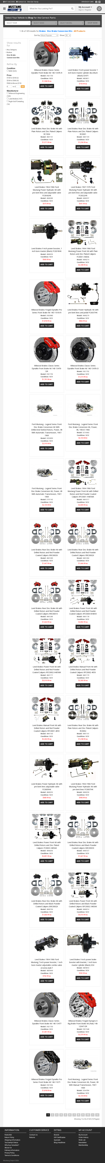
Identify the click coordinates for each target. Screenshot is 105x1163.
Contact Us (22, 2)
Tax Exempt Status (11, 1142)
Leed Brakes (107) (15, 99)
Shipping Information (12, 1140)
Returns (32, 1137)
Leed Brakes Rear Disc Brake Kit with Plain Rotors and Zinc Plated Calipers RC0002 (82, 728)
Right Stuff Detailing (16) (15, 102)
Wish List (82, 1140)
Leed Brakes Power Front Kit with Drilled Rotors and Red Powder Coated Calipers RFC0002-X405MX (47, 669)
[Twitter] (99, 2)
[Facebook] (96, 2)
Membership (83, 1145)
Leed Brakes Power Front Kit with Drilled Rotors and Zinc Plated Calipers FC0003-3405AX (47, 845)
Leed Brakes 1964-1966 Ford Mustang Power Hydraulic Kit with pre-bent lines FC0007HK (83, 787)
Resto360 (8, 1135)
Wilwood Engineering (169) (16, 94)
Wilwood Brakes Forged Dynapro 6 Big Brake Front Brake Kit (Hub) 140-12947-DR (83, 1024)
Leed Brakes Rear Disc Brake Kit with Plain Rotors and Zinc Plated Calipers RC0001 (82, 131)
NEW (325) (12, 71)
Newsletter (83, 1142)
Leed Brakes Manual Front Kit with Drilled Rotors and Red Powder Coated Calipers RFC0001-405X (46, 728)
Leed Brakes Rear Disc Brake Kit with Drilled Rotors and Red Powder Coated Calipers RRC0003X (46, 552)
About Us (8, 1148)
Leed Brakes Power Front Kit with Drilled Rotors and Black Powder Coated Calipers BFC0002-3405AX (83, 904)
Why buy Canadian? (12, 1145)
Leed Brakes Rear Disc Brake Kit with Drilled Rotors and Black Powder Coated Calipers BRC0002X (46, 904)
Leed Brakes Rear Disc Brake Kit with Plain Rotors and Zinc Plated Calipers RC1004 (46, 131)
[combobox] (18, 23)
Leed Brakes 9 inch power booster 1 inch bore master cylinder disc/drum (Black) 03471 (83, 73)
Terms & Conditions (12, 1155)
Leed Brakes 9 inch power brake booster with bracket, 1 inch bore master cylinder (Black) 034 (83, 962)
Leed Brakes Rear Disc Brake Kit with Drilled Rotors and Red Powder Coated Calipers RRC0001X (46, 611)
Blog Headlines (59, 1142)
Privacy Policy (9, 1153)
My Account (83, 1135)
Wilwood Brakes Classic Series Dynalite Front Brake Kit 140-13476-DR (47, 368)
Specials (57, 1140)
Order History (83, 1137)
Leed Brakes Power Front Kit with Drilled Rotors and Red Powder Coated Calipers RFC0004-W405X (83, 611)
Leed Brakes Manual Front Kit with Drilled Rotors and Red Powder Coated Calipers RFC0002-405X (83, 669)
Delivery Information (12, 1150)
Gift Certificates (59, 1137)
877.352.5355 (10, 2)
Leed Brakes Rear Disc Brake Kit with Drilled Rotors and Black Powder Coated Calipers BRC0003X (82, 845)
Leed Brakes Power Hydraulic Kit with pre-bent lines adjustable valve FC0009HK (46, 787)
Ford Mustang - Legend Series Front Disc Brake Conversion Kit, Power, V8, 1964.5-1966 (83, 427)
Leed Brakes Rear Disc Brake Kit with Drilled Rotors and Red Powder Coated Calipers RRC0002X (82, 552)
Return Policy (9, 1137)
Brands (56, 1135)
